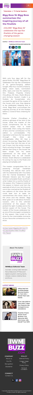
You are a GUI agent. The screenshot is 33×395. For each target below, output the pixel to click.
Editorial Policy (24, 358)
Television (7, 11)
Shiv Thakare (6, 233)
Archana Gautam (8, 228)
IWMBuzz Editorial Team (17, 41)
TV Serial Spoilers (20, 11)
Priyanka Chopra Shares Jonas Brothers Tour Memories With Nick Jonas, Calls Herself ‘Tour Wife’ (24, 317)
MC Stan (5, 230)
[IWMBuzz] (7, 5)
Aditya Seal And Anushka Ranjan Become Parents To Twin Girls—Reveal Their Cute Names (23, 293)
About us (9, 358)
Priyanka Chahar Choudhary (17, 230)
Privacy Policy (24, 365)
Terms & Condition (24, 368)
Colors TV (24, 228)
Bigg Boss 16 (17, 228)
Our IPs (8, 361)
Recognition (9, 364)
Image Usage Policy (24, 361)
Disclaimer (8, 366)
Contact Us (9, 375)
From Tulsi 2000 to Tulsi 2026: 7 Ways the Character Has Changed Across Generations (24, 305)
